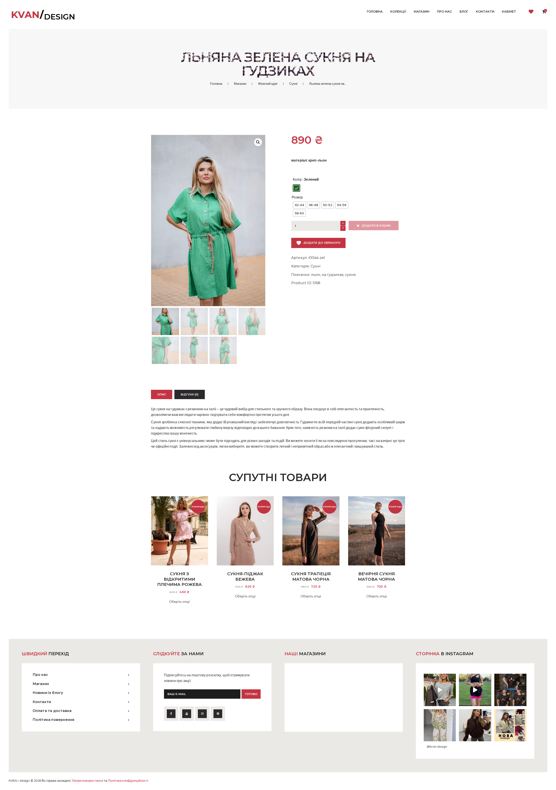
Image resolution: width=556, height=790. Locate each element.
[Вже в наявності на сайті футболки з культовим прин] (510, 690)
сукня (350, 275)
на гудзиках (332, 275)
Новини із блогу (48, 693)
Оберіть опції (179, 602)
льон (315, 275)
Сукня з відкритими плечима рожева (179, 579)
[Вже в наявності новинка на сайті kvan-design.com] (440, 690)
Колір (297, 179)
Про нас (40, 675)
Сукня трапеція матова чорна (311, 576)
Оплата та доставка (52, 711)
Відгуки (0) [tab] (190, 394)
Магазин (240, 83)
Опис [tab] (161, 394)
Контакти (42, 702)
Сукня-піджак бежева (245, 576)
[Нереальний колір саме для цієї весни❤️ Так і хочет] (475, 725)
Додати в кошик (376, 225)
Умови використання (87, 780)
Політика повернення (53, 720)
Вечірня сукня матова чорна (376, 576)
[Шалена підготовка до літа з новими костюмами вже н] (440, 725)
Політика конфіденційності (128, 780)
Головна (216, 83)
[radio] (296, 188)
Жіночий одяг (268, 83)
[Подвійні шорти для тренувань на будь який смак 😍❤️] (475, 690)
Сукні (293, 83)
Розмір (297, 197)
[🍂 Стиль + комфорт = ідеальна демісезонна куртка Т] (510, 725)
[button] (258, 142)
